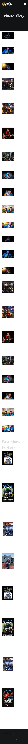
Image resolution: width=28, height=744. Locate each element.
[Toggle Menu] (25, 4)
